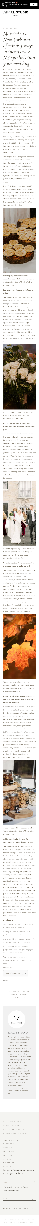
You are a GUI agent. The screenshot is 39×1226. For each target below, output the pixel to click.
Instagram (9, 1151)
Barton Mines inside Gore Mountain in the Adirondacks (17, 576)
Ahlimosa (17, 1222)
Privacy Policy (28, 1222)
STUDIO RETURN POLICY (15, 1133)
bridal (7, 412)
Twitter (7, 1147)
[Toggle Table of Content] (23, 973)
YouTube (7, 1166)
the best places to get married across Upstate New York (18, 79)
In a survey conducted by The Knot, (17, 137)
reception (7, 279)
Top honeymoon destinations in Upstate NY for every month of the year (17, 960)
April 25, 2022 (11, 28)
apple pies (7, 323)
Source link (7, 968)
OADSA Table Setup (13, 1129)
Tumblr (7, 1159)
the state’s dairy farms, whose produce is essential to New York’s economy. (19, 868)
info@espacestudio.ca (21, 1208)
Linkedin (8, 1155)
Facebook (8, 1144)
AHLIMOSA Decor (12, 1122)
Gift (34, 4)
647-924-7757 (13, 1140)
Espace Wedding (12, 1125)
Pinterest (8, 1163)
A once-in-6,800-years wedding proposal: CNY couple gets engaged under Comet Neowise (18, 949)
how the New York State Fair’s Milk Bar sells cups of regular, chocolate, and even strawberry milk (19, 856)
